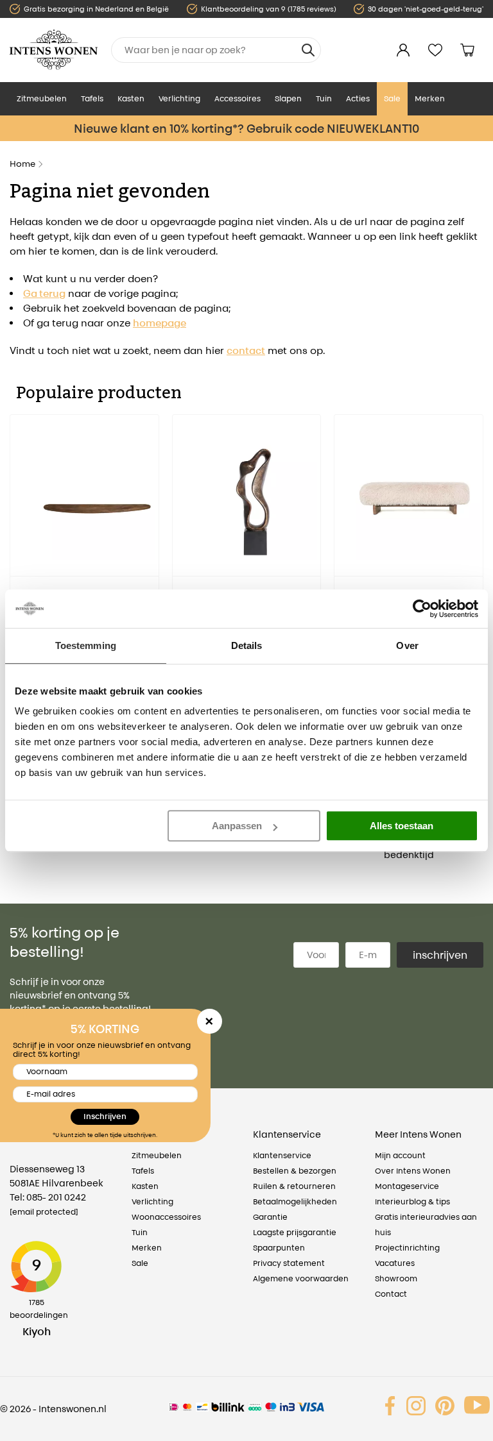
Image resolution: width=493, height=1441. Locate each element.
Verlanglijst (435, 50)
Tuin (324, 98)
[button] (19, 544)
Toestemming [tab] (85, 645)
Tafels (92, 98)
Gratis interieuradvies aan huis (426, 1224)
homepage (159, 323)
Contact (391, 1294)
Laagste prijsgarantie (294, 1232)
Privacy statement (289, 1263)
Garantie (270, 1217)
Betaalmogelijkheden (295, 1201)
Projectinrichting (407, 1247)
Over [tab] (407, 645)
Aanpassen (237, 825)
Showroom (396, 1278)
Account (403, 50)
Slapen (288, 98)
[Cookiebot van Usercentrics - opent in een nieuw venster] (422, 608)
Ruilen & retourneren (294, 1186)
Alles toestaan (401, 825)
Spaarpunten (279, 1247)
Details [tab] (247, 645)
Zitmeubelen (42, 98)
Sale (392, 98)
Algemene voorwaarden (301, 1278)
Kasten (130, 98)
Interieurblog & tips (412, 1201)
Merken (430, 98)
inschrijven (440, 954)
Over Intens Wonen (413, 1171)
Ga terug (44, 293)
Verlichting (179, 98)
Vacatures (395, 1263)
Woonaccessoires (166, 1217)
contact (246, 350)
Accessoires (237, 98)
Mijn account (400, 1155)
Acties (358, 98)
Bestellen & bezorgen (294, 1171)
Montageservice (407, 1186)
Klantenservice (282, 1155)
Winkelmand (467, 50)
